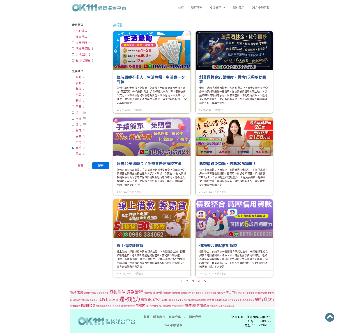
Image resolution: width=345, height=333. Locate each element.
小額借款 (81, 31)
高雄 (78, 148)
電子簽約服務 (165, 306)
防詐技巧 (116, 306)
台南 (78, 142)
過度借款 (94, 300)
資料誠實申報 (198, 293)
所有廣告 (197, 7)
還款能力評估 (150, 300)
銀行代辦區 (83, 60)
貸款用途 (157, 292)
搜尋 (101, 165)
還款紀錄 (113, 300)
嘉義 (78, 136)
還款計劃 (166, 300)
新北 (78, 83)
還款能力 (129, 299)
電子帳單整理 (152, 306)
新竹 (78, 100)
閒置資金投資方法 (104, 306)
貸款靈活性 (186, 293)
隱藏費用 (140, 305)
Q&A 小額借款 (261, 7)
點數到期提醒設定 (226, 306)
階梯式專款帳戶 (128, 306)
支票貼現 (81, 43)
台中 (78, 112)
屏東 (78, 154)
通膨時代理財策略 (81, 300)
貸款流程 (134, 292)
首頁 (181, 7)
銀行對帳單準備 (235, 300)
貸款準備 (148, 293)
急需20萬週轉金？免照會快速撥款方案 (149, 163)
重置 (80, 165)
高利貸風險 (203, 305)
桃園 (78, 95)
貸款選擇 (176, 293)
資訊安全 (221, 293)
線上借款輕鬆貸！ (132, 245)
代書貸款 (81, 37)
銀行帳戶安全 (248, 300)
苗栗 (78, 106)
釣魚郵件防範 (221, 300)
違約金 (103, 300)
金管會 (210, 300)
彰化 (78, 124)
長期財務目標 (88, 305)
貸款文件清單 (90, 293)
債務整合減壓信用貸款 (218, 245)
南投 (78, 118)
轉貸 (240, 293)
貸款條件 (117, 292)
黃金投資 (214, 306)
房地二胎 (81, 54)
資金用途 (231, 292)
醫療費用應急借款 (179, 300)
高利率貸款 (190, 305)
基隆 (78, 89)
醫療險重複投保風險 (197, 300)
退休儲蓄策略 (248, 293)
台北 (78, 77)
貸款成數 (76, 292)
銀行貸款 (263, 299)
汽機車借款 (83, 48)
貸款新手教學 (103, 293)
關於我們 (239, 7)
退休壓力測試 (261, 293)
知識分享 (215, 7)
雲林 (78, 130)
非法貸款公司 (178, 306)
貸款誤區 (167, 293)
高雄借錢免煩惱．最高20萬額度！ (227, 163)
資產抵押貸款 (210, 293)
